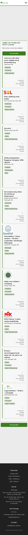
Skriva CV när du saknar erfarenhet (14, 502)
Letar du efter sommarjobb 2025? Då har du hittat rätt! (14, 493)
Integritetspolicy (13, 517)
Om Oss (14, 512)
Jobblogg (14, 490)
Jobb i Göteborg (14, 479)
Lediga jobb (14, 474)
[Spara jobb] (22, 77)
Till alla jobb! (14, 53)
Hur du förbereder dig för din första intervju (14, 498)
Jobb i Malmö (14, 481)
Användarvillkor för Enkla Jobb (14, 514)
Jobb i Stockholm (14, 476)
